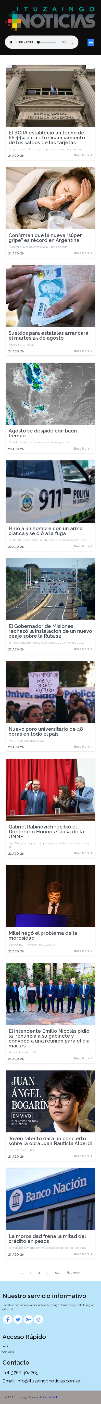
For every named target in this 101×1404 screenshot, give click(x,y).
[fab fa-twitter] (18, 1319)
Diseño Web (50, 1397)
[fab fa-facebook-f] (7, 1319)
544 (57, 1272)
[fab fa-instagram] (38, 1319)
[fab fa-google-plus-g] (28, 1319)
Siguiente (72, 1272)
